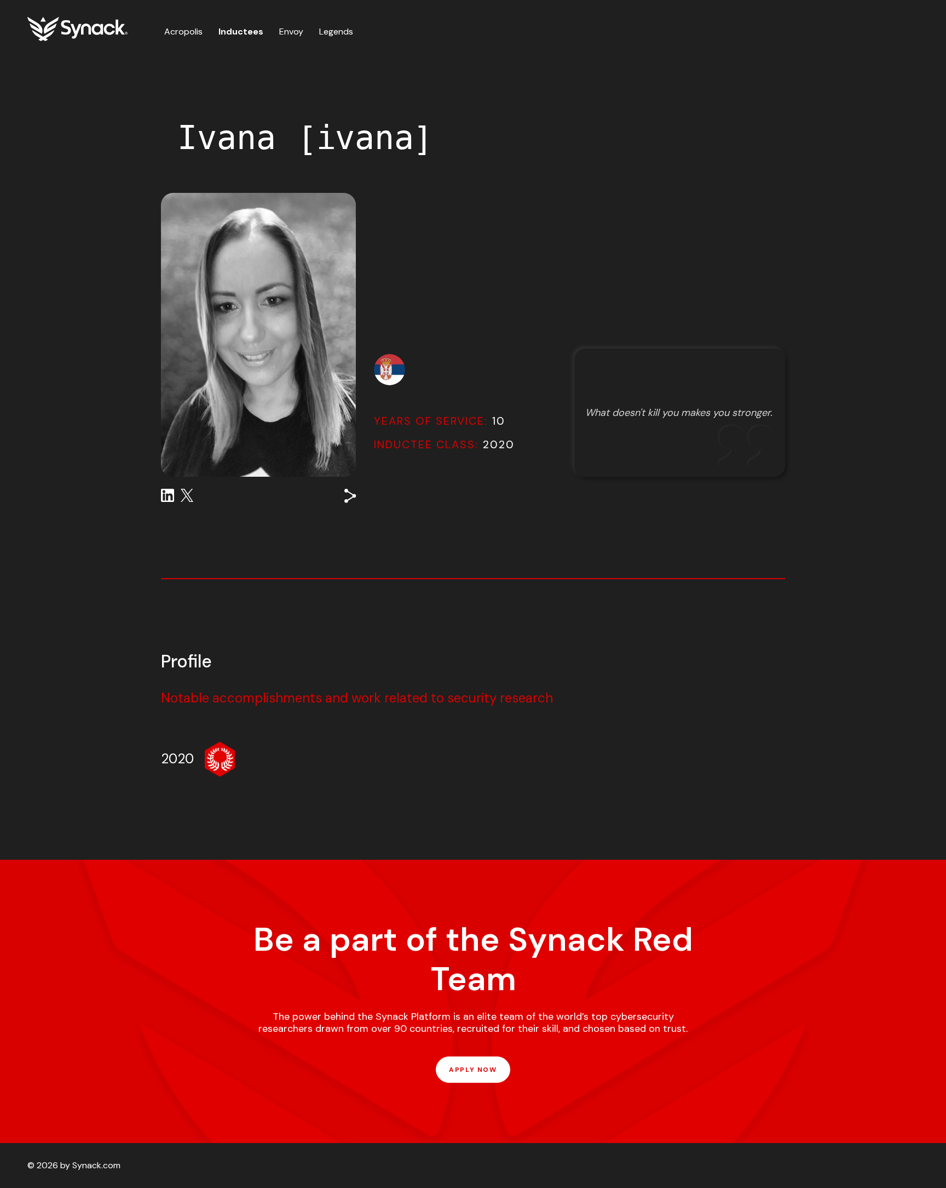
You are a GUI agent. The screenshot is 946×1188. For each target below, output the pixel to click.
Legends (336, 31)
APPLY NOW (473, 1069)
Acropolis (183, 31)
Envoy (291, 31)
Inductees (240, 31)
